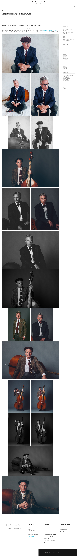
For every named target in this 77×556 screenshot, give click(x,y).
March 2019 (65, 55)
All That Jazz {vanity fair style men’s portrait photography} (21, 25)
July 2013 (64, 66)
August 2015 (65, 61)
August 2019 (65, 54)
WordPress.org (65, 90)
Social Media (65, 79)
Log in (64, 87)
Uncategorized (66, 80)
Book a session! (31, 536)
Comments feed (65, 89)
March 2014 (65, 63)
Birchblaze (11, 28)
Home (3, 10)
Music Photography (26, 28)
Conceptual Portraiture (18, 28)
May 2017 (64, 57)
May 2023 (64, 51)
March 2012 (65, 67)
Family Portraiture (67, 76)
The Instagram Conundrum (67, 37)
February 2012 (65, 68)
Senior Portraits (66, 78)
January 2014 (65, 65)
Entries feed (65, 88)
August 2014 (65, 62)
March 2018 (65, 56)
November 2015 (65, 60)
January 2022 (65, 53)
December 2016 (65, 58)
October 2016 (65, 59)
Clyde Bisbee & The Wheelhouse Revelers (50, 30)
